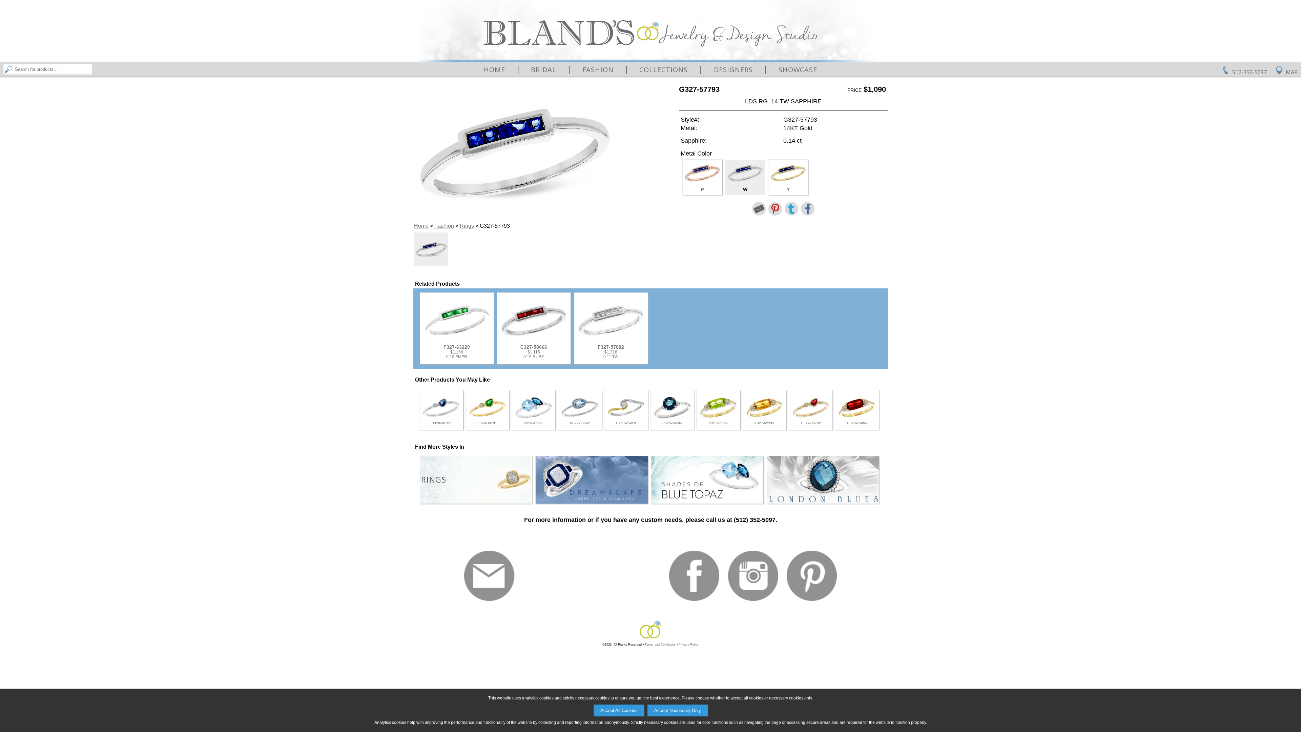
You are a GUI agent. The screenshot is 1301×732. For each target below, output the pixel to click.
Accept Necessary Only (677, 710)
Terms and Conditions (660, 644)
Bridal (543, 69)
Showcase (798, 69)
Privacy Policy (689, 644)
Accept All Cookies (619, 710)
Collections (663, 69)
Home (494, 69)
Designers (733, 69)
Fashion (598, 69)
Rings (467, 226)
